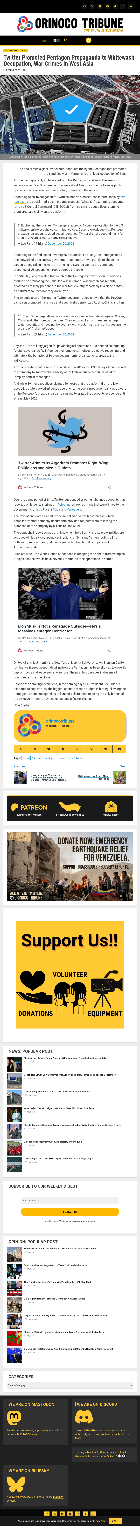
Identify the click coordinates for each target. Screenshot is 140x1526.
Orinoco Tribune (108, 1452)
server (93, 1430)
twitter (79, 758)
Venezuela (74, 509)
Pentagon (50, 758)
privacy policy (75, 1221)
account (28, 1434)
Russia (61, 758)
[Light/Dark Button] (56, 40)
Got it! (115, 1521)
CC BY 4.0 (112, 1456)
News (24, 50)
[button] (44, 42)
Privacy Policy (99, 1521)
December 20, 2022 (61, 243)
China (26, 758)
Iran (38, 509)
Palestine (64, 504)
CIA (33, 758)
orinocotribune (60, 721)
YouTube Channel (84, 40)
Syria (70, 758)
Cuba (56, 509)
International (11, 50)
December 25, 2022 (16, 70)
